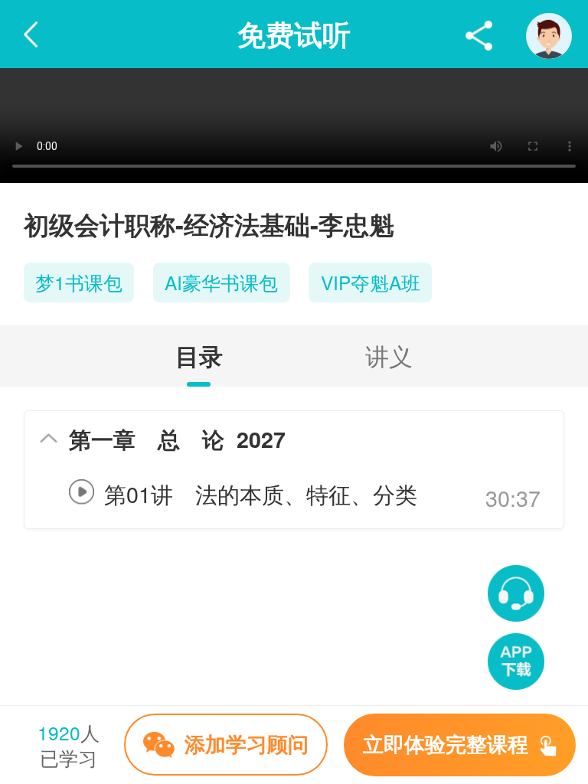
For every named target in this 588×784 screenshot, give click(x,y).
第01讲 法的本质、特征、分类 (260, 493)
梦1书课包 (78, 282)
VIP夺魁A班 (370, 282)
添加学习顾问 (247, 742)
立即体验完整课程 (448, 743)
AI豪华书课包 (221, 282)
